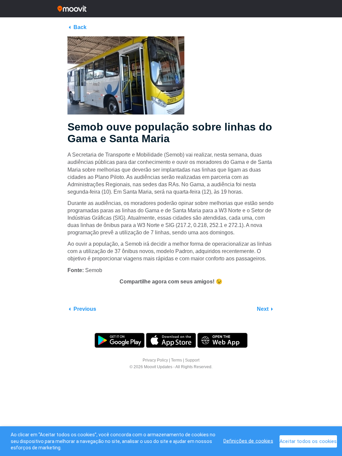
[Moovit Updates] (171, 8)
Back (80, 27)
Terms (176, 360)
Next (263, 309)
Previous (84, 309)
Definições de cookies (248, 441)
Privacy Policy (155, 360)
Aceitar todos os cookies (308, 441)
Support (192, 360)
